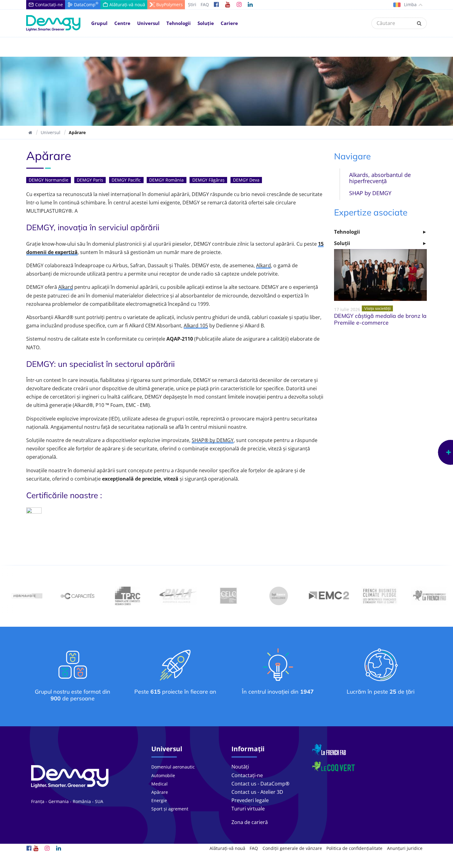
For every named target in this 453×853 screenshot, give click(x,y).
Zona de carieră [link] (249, 822)
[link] (216, 4)
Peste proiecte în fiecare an (175, 691)
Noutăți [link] (240, 766)
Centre (122, 23)
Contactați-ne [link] (247, 775)
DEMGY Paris (90, 180)
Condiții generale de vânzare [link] (292, 848)
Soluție (206, 23)
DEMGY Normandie (48, 180)
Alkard (263, 265)
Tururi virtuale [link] (248, 808)
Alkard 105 (196, 325)
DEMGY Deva (246, 180)
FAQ (205, 4)
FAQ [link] (254, 848)
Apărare (159, 792)
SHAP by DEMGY (370, 193)
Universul (148, 23)
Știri (192, 4)
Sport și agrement (169, 809)
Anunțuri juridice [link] (404, 848)
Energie (159, 800)
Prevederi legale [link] (250, 800)
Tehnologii (178, 23)
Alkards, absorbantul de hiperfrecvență (380, 177)
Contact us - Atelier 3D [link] (257, 792)
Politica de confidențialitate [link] (354, 848)
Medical (159, 784)
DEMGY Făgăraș (208, 180)
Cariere (229, 23)
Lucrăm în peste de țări (380, 691)
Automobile (163, 775)
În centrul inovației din (278, 691)
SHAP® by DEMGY (213, 440)
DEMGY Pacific (126, 180)
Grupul (99, 23)
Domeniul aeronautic (173, 767)
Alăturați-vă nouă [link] (227, 848)
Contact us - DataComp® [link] (260, 783)
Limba (410, 4)
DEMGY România (166, 180)
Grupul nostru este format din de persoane (72, 695)
